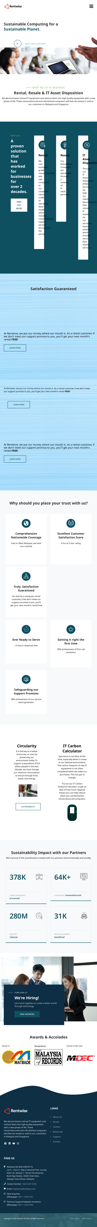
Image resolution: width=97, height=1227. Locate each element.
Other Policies (87, 1218)
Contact (56, 1141)
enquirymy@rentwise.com (24, 1189)
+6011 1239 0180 (25, 1204)
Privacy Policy (74, 1218)
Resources (58, 1131)
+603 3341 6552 (29, 1184)
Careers (56, 1126)
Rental (56, 1121)
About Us (57, 1117)
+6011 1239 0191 (25, 1196)
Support (57, 1136)
